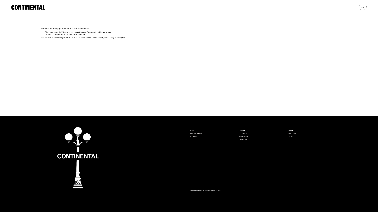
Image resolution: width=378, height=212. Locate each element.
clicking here (70, 38)
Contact (363, 7)
